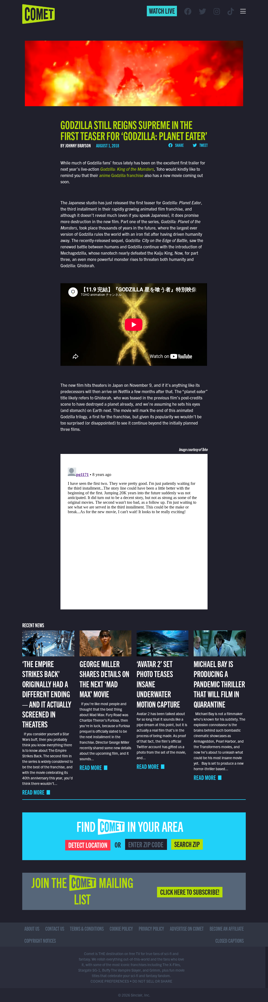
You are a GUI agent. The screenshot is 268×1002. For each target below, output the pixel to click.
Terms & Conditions (87, 928)
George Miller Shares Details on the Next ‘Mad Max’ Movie (104, 678)
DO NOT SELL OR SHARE (152, 981)
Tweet (203, 145)
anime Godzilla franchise (121, 175)
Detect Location (87, 844)
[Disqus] (134, 531)
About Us (31, 928)
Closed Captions (229, 940)
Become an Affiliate (227, 928)
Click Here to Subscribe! (189, 891)
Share (179, 145)
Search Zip (187, 844)
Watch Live (162, 10)
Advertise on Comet (187, 928)
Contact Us (54, 928)
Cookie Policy (121, 928)
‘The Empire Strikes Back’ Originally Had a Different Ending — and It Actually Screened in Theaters (46, 693)
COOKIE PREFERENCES (110, 981)
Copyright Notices (40, 940)
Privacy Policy (151, 928)
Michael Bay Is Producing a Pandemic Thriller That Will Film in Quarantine (219, 683)
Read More (33, 792)
